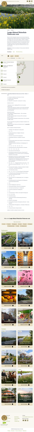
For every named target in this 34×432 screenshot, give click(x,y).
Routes (12, 30)
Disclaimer (13, 430)
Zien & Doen (16, 416)
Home (8, 30)
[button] (18, 82)
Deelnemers (4, 230)
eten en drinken (10, 125)
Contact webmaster (18, 430)
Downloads (8, 421)
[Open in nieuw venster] (27, 1)
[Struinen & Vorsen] (4, 420)
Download (9, 47)
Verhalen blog (16, 421)
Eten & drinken (17, 418)
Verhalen (3, 329)
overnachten (27, 124)
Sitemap (9, 430)
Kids (7, 419)
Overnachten (8, 418)
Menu (31, 3)
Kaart (14, 51)
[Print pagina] (8, 56)
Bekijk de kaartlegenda (6, 89)
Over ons (16, 419)
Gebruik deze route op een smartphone (8, 87)
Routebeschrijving (19, 51)
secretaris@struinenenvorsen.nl (27, 416)
